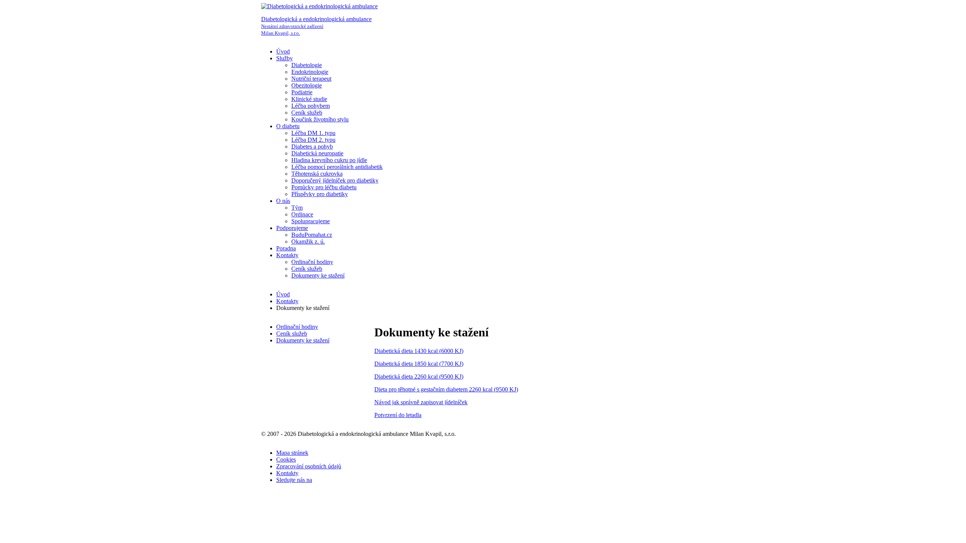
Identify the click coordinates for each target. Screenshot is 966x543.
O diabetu (288, 126)
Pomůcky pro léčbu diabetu (324, 187)
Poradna (286, 248)
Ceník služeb (306, 112)
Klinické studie (309, 99)
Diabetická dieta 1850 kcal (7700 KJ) (418, 363)
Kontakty (287, 255)
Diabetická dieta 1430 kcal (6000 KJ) (418, 351)
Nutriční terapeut (311, 78)
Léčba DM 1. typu (313, 133)
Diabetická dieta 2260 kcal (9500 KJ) (418, 376)
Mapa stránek (292, 452)
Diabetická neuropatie (317, 153)
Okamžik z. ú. (308, 241)
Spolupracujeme (310, 221)
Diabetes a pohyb (312, 146)
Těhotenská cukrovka (317, 173)
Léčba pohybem (310, 106)
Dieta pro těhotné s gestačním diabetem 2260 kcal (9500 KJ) (446, 389)
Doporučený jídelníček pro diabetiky (334, 180)
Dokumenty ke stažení (318, 275)
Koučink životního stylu (320, 119)
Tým (297, 207)
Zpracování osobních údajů (308, 466)
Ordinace (302, 214)
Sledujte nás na (294, 480)
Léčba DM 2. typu (313, 140)
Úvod (283, 51)
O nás (283, 201)
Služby (284, 58)
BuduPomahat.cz (311, 235)
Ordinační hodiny (312, 262)
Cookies (286, 459)
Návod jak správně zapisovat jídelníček (421, 402)
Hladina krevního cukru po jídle (329, 160)
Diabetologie (306, 65)
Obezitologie (306, 85)
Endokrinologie (309, 72)
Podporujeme (292, 228)
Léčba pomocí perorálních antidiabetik (337, 167)
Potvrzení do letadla (397, 415)
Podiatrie (301, 92)
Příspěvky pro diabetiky (319, 194)
